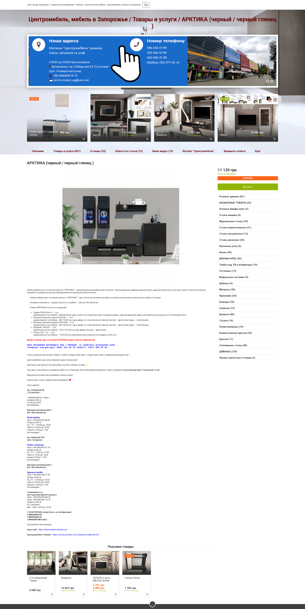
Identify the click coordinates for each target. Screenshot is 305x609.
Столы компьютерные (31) (235, 227)
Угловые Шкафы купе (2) (233, 209)
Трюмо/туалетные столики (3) (237, 357)
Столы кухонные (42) (231, 240)
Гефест (223, 135)
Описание (38, 151)
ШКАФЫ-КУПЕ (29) (230, 258)
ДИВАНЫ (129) (228, 351)
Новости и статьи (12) (129, 151)
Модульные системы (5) (233, 277)
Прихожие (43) (228, 295)
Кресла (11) (226, 339)
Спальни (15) (227, 308)
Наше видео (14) (162, 151)
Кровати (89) (226, 314)
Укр (146, 4)
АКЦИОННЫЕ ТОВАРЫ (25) (235, 202)
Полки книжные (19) (231, 326)
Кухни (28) (225, 252)
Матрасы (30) (227, 289)
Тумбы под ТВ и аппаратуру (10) (238, 264)
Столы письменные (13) (233, 233)
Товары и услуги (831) (67, 151)
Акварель (161, 135)
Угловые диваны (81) (231, 196)
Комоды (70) (226, 302)
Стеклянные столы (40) (233, 345)
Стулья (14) (226, 320)
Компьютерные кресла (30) (235, 333)
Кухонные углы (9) (230, 246)
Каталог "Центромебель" (198, 151)
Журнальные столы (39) (233, 221)
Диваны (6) (226, 283)
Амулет (97, 135)
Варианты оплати (234, 151)
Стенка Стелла (132, 578)
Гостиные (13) (227, 271)
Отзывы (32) (98, 151)
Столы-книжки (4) (230, 215)
